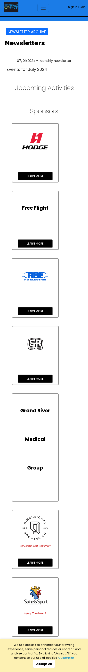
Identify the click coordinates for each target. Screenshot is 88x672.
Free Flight (35, 208)
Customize (66, 658)
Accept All (44, 664)
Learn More (35, 176)
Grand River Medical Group (35, 439)
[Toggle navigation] (43, 8)
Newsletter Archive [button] (27, 31)
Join (83, 7)
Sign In (72, 7)
